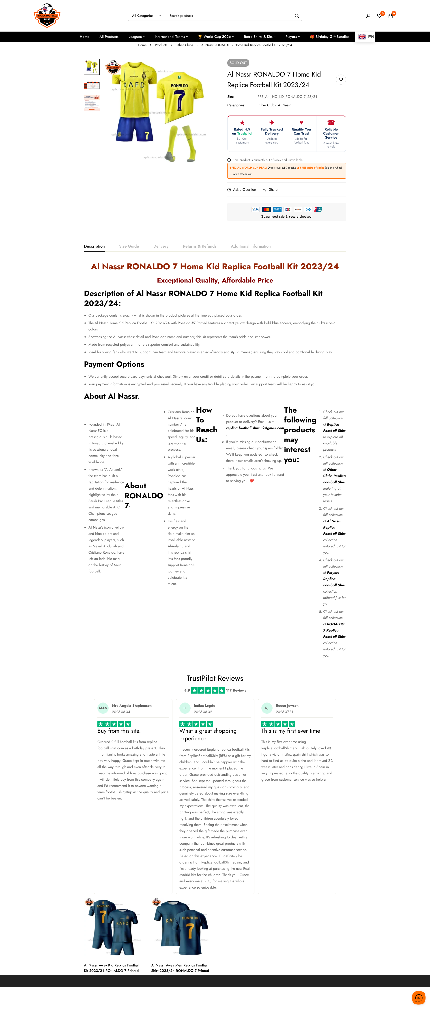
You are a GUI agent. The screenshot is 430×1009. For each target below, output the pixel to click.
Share (273, 189)
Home (142, 45)
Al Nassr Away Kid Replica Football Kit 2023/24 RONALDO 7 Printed (112, 968)
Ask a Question (244, 189)
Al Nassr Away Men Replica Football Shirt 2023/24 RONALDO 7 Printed (180, 968)
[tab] (94, 246)
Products (161, 45)
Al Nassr (284, 105)
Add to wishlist (341, 80)
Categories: (236, 105)
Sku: (230, 96)
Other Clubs (184, 45)
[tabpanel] (215, 461)
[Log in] (368, 15)
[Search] (297, 16)
